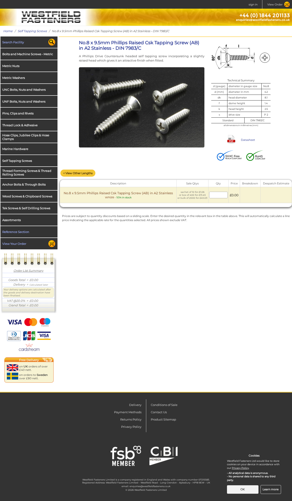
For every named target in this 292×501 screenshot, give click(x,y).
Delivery (135, 405)
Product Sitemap (163, 419)
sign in (253, 4)
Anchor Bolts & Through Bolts (24, 184)
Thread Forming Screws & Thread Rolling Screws (26, 172)
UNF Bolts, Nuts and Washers (23, 101)
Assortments (11, 220)
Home (8, 31)
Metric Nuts (10, 66)
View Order (275, 4)
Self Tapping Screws (32, 31)
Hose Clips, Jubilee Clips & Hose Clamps (25, 137)
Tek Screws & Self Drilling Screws (26, 208)
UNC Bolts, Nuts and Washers (24, 89)
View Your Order (14, 243)
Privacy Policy (131, 427)
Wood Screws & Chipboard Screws (27, 196)
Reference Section (15, 232)
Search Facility (13, 42)
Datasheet (248, 140)
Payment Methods (127, 412)
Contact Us (159, 412)
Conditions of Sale (164, 405)
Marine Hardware (15, 149)
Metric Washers (13, 78)
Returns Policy (130, 419)
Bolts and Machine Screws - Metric (27, 54)
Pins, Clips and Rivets (18, 113)
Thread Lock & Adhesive (20, 125)
